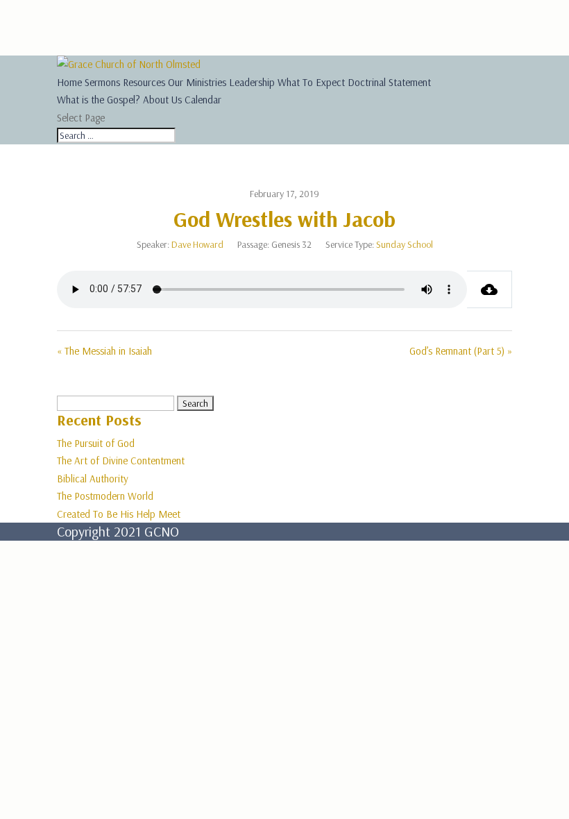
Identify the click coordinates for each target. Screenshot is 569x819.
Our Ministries (197, 82)
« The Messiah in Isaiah (104, 350)
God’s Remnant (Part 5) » (460, 350)
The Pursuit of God (96, 443)
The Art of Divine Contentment (121, 460)
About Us (162, 99)
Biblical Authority (92, 478)
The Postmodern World (105, 496)
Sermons (102, 82)
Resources (144, 82)
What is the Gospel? (98, 99)
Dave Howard (197, 244)
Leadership (252, 82)
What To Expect (311, 82)
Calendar (203, 99)
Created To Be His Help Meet (118, 514)
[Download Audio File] (489, 289)
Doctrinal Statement (389, 82)
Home (69, 82)
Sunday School (404, 244)
